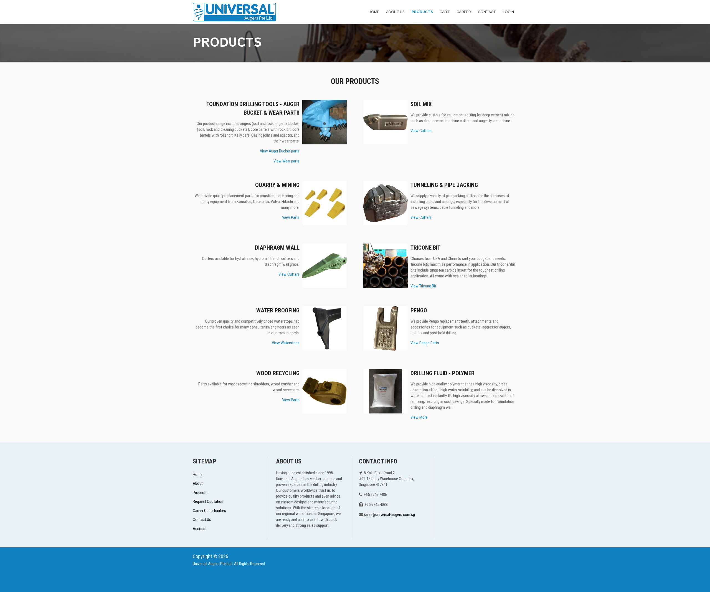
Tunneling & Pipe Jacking (444, 185)
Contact (487, 12)
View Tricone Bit (423, 286)
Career (464, 12)
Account (200, 528)
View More (419, 417)
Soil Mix (421, 104)
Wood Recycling (278, 373)
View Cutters (421, 130)
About (198, 483)
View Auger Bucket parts (280, 151)
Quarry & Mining (277, 185)
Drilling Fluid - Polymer (442, 373)
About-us (395, 12)
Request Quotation (208, 501)
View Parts (291, 217)
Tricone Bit (425, 247)
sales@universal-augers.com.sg (389, 514)
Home (374, 12)
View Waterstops (286, 342)
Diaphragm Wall (277, 247)
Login (508, 12)
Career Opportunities (209, 510)
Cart (445, 12)
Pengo (418, 310)
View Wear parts (286, 161)
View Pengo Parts (424, 342)
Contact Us (202, 519)
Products (422, 12)
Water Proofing (278, 310)
